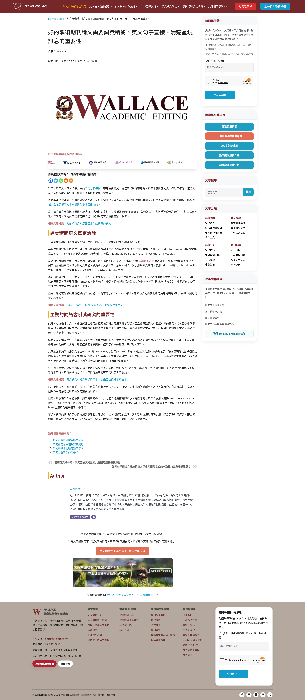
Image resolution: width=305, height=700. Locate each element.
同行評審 (235, 264)
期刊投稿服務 (158, 614)
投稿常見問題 (238, 255)
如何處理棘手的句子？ (65, 452)
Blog (61, 18)
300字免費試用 (229, 145)
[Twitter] (56, 180)
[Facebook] (50, 180)
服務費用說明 (229, 126)
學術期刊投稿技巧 (193, 6)
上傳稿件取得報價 (275, 6)
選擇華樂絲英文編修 (98, 625)
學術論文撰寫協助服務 (163, 635)
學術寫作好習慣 (213, 232)
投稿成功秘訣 (238, 259)
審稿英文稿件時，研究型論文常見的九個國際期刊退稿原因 (87, 462)
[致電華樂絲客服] (270, 694)
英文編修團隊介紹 (97, 619)
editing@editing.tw (56, 638)
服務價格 (187, 614)
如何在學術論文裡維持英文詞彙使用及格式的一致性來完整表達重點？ (151, 466)
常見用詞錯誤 (212, 255)
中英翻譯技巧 (148, 6)
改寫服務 (92, 630)
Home (52, 18)
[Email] (93, 517)
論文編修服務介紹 (229, 155)
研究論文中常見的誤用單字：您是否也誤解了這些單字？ (99, 379)
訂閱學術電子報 (191, 645)
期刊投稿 (235, 250)
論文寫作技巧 (131, 595)
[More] (71, 180)
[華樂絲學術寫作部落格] (256, 694)
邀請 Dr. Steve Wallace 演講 (229, 333)
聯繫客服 (65, 663)
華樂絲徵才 (189, 655)
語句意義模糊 (93, 188)
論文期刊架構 (238, 223)
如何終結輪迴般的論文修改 (68, 448)
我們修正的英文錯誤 (98, 640)
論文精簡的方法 (149, 595)
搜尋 (248, 192)
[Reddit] (66, 180)
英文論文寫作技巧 (125, 6)
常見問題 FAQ (190, 630)
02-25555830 (52, 644)
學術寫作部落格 (191, 635)
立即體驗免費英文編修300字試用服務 (122, 551)
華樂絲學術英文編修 (35, 6)
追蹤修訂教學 (95, 635)
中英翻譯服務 (126, 614)
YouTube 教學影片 (192, 640)
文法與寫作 (211, 259)
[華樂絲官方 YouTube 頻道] (249, 694)
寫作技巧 (210, 250)
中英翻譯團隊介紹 (129, 619)
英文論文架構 (169, 6)
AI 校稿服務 (125, 625)
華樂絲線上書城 (191, 650)
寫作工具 (210, 237)
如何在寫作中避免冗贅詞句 (68, 444)
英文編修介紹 (95, 614)
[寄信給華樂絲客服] (263, 694)
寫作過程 (112, 595)
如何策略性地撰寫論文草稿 (68, 440)
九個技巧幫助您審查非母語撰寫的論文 (89, 223)
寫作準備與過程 (213, 227)
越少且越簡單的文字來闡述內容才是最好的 (73, 204)
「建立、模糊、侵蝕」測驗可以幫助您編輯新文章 (95, 305)
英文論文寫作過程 (99, 6)
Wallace (75, 489)
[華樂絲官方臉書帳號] (242, 694)
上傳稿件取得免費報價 (229, 136)
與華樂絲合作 (158, 640)
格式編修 (156, 625)
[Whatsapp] (61, 180)
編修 (120, 595)
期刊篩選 (156, 630)
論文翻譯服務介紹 (229, 165)
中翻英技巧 (211, 264)
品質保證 (124, 630)
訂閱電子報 (245, 6)
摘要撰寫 (156, 619)
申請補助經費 (190, 619)
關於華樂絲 (189, 625)
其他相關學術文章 (218, 6)
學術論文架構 (238, 227)
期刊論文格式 (238, 232)
